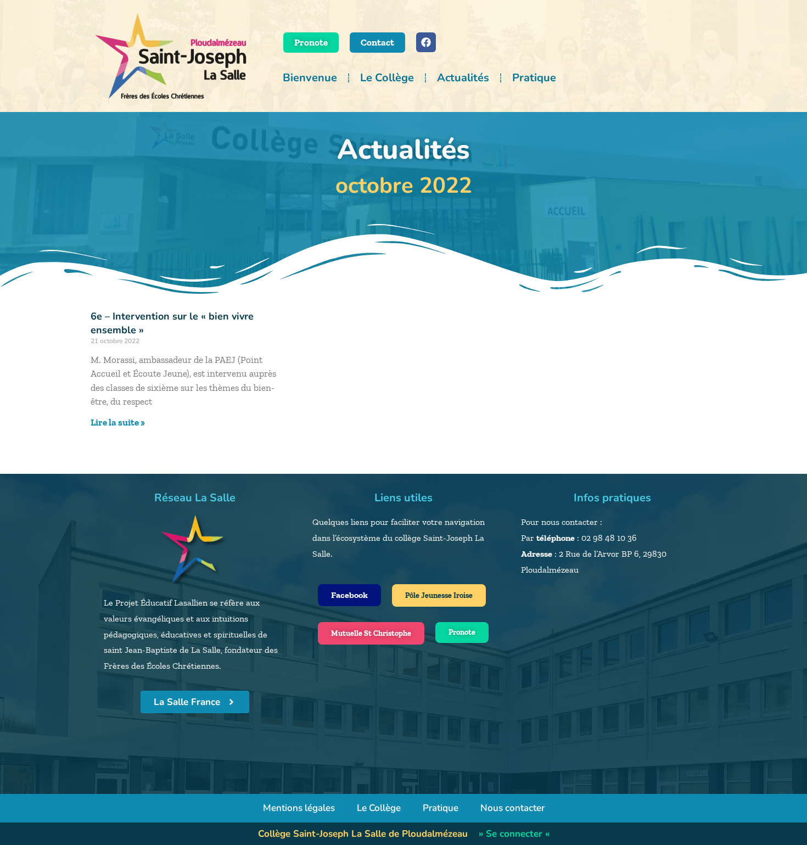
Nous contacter (512, 808)
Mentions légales (299, 808)
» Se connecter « (514, 833)
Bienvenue (310, 77)
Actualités (463, 77)
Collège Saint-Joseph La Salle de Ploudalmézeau (363, 833)
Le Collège (387, 77)
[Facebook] (426, 42)
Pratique (534, 77)
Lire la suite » (118, 422)
